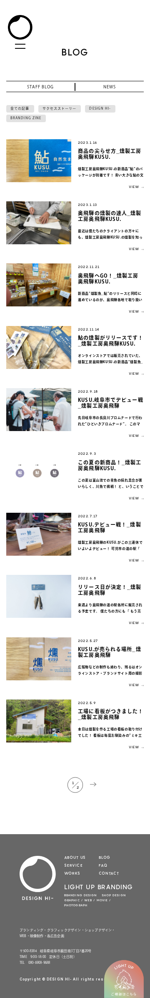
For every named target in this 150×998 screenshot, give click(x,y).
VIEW (134, 187)
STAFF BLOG (40, 87)
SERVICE (73, 865)
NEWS (109, 87)
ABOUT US (75, 857)
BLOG (104, 857)
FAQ (103, 865)
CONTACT (109, 873)
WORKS (72, 873)
